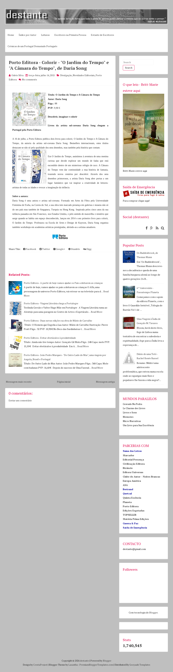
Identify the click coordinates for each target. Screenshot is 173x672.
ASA (125, 485)
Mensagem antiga (105, 381)
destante (84, 660)
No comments (29, 79)
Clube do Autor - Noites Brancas (141, 476)
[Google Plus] (150, 228)
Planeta (127, 502)
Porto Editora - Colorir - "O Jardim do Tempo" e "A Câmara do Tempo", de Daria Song (59, 65)
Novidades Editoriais (84, 75)
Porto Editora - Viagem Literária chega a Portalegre (51, 303)
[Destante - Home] (86, 23)
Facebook (30, 249)
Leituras (45, 34)
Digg (88, 249)
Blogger (153, 612)
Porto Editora (131, 506)
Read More (96, 311)
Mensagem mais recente (19, 381)
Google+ (60, 249)
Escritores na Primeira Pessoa (70, 34)
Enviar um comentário (20, 400)
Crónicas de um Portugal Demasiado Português (32, 46)
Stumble (75, 249)
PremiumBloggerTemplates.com (96, 664)
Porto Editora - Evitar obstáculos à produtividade (50, 337)
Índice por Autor (27, 34)
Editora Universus (133, 472)
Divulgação (66, 75)
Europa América (132, 480)
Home (11, 34)
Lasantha (73, 664)
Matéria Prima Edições (136, 519)
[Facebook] (145, 228)
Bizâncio (128, 468)
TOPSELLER (130, 514)
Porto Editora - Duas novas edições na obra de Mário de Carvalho (58, 320)
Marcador (128, 455)
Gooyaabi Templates (139, 664)
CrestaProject (40, 664)
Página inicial (64, 381)
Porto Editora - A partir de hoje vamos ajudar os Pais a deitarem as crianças (63, 283)
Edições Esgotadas (133, 510)
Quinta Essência (132, 497)
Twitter (46, 249)
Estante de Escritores (102, 34)
